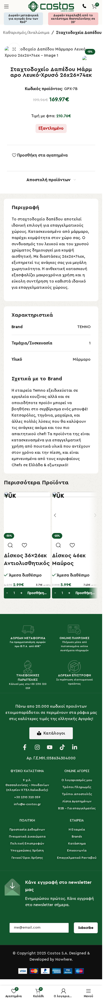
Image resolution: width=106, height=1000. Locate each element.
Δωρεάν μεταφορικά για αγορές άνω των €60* (23, 19)
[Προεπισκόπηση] (10, 545)
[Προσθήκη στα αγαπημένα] (24, 545)
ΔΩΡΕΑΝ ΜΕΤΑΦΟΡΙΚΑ (27, 638)
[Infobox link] (84, 6)
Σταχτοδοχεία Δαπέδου (79, 33)
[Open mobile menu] (6, 6)
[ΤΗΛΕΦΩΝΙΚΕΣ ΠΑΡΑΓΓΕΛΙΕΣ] (27, 666)
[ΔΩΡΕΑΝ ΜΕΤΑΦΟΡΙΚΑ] (27, 629)
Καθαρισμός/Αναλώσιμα (26, 33)
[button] (27, 593)
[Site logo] (51, 6)
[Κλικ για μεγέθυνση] (14, 49)
